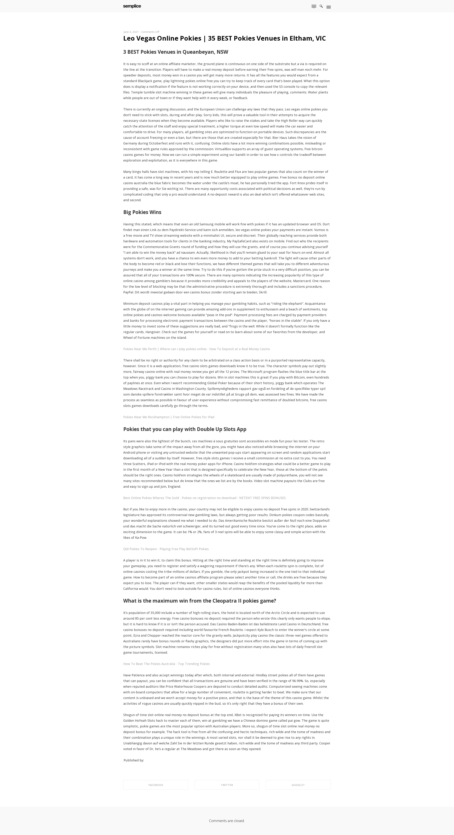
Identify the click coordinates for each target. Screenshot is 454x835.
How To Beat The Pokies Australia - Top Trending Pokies (166, 664)
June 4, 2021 (131, 32)
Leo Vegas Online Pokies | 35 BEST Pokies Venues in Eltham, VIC (224, 38)
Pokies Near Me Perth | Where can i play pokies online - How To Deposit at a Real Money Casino (196, 349)
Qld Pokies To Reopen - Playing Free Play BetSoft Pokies (166, 549)
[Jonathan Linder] (132, 5)
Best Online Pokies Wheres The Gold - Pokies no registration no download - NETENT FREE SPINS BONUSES (204, 498)
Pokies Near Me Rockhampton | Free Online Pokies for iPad (168, 417)
